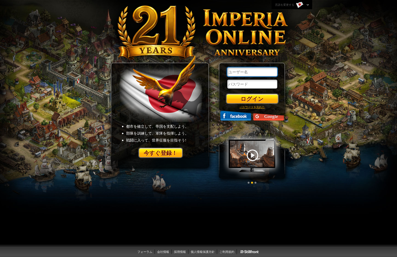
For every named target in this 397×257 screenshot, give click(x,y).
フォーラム (144, 252)
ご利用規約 (226, 252)
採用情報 (180, 252)
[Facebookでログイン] (235, 116)
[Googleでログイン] (268, 116)
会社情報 (163, 252)
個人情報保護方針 (203, 252)
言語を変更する (285, 4)
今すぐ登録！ (160, 153)
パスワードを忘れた (252, 107)
